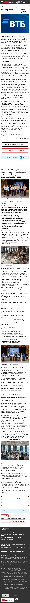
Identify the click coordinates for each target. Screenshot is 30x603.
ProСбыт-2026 (5, 215)
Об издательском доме (9, 532)
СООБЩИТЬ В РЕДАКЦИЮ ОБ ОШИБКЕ (12, 551)
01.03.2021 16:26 (5, 6)
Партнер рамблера (14, 595)
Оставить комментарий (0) (15, 150)
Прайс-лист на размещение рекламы (13, 542)
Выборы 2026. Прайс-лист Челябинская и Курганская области (14, 548)
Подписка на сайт (7, 537)
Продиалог (4, 281)
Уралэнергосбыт (18, 198)
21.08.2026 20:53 (5, 169)
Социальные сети (7, 540)
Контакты (18, 537)
